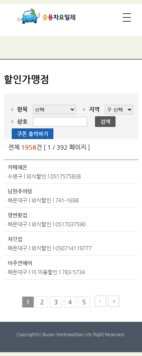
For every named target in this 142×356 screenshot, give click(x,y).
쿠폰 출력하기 (32, 134)
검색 (105, 122)
